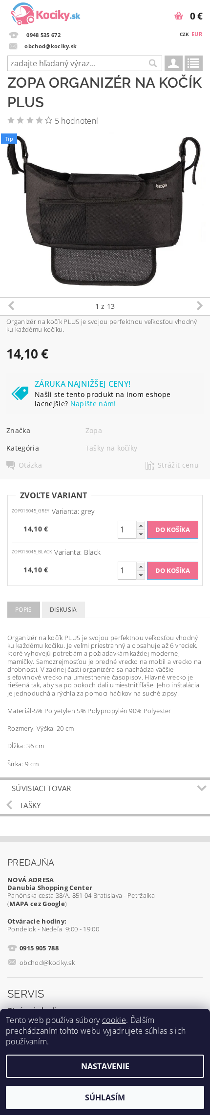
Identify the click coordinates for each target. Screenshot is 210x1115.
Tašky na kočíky (111, 448)
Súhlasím (105, 1097)
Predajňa (31, 862)
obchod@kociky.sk (47, 962)
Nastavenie (105, 1066)
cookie (114, 1020)
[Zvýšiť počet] (140, 525)
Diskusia (63, 609)
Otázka (30, 465)
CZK (184, 34)
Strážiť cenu (178, 465)
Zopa (93, 430)
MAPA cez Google (37, 903)
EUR (196, 34)
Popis (23, 609)
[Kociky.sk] (45, 12)
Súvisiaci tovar (41, 788)
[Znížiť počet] (140, 534)
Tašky (30, 805)
